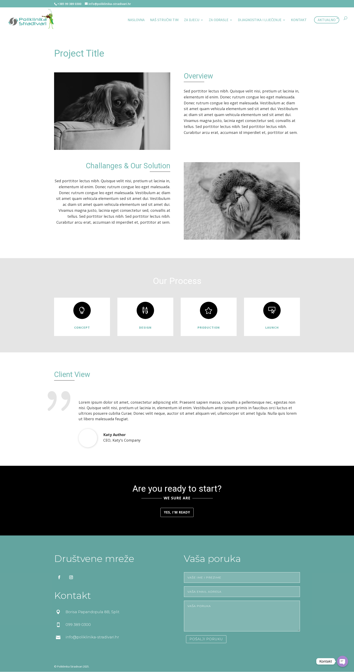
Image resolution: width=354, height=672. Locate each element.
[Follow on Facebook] (59, 577)
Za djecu (191, 20)
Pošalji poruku (206, 639)
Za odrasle (218, 20)
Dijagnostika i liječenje (259, 20)
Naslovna (136, 20)
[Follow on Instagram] (71, 577)
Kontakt (299, 20)
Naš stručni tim (164, 20)
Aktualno (327, 19)
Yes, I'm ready (177, 512)
